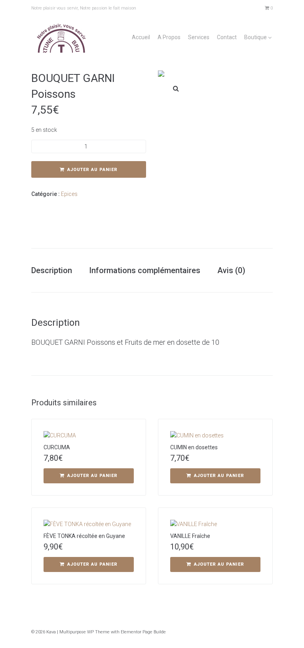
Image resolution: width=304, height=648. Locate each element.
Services (198, 37)
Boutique (255, 37)
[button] (176, 88)
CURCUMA (57, 447)
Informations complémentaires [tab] (144, 270)
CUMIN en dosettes (194, 447)
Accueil (141, 37)
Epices (69, 194)
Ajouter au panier (92, 169)
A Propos (169, 37)
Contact (227, 37)
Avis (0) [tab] (231, 270)
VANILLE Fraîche (190, 536)
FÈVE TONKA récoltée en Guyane (84, 536)
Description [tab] (51, 270)
